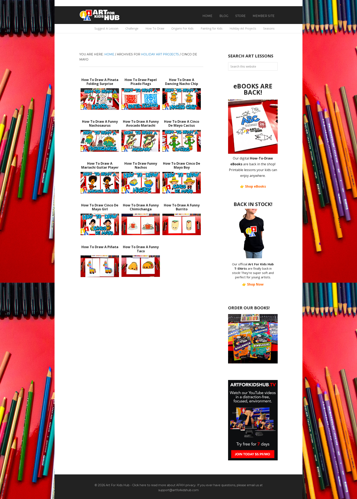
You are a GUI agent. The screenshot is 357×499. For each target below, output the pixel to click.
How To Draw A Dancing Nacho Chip (181, 81)
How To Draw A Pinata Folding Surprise (99, 81)
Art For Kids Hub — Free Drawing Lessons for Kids (100, 15)
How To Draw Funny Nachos (140, 165)
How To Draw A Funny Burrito (182, 207)
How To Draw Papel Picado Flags (141, 81)
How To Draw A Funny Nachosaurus (100, 123)
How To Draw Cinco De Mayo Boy (181, 165)
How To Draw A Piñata (99, 247)
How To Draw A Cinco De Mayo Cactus (181, 123)
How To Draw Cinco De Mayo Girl (99, 207)
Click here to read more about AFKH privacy (164, 485)
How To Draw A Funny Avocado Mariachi (141, 123)
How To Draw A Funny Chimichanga (141, 207)
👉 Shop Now (253, 284)
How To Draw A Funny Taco (141, 249)
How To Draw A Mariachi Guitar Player (100, 165)
